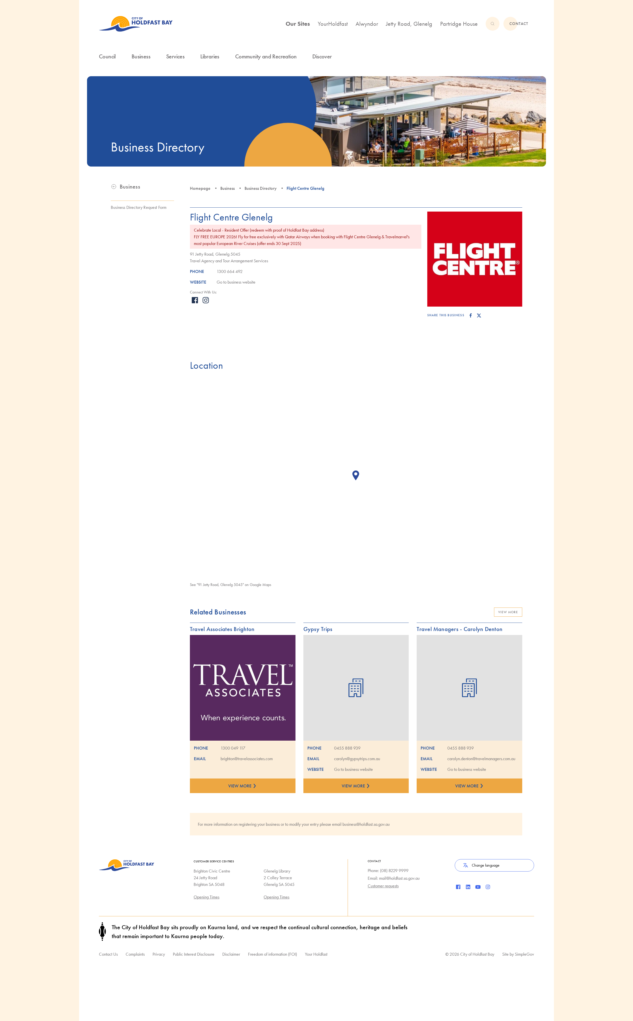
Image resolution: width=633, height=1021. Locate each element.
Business (227, 188)
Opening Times (206, 897)
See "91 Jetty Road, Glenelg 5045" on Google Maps (230, 584)
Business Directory (261, 188)
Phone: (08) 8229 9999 (388, 870)
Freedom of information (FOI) (272, 954)
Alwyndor (367, 23)
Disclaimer (231, 954)
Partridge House (459, 23)
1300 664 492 (230, 271)
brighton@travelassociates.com (247, 758)
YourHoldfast (333, 23)
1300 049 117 (233, 748)
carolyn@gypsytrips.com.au (357, 758)
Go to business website (236, 282)
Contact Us (108, 954)
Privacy (159, 954)
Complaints (135, 954)
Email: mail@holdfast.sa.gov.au (394, 878)
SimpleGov (524, 954)
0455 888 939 (347, 748)
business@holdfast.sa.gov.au (366, 824)
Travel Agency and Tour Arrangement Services (229, 261)
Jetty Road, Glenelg (409, 23)
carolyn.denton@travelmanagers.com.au (481, 758)
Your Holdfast (316, 954)
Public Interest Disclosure (193, 954)
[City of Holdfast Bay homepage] (136, 24)
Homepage (200, 188)
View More (508, 612)
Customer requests (383, 886)
